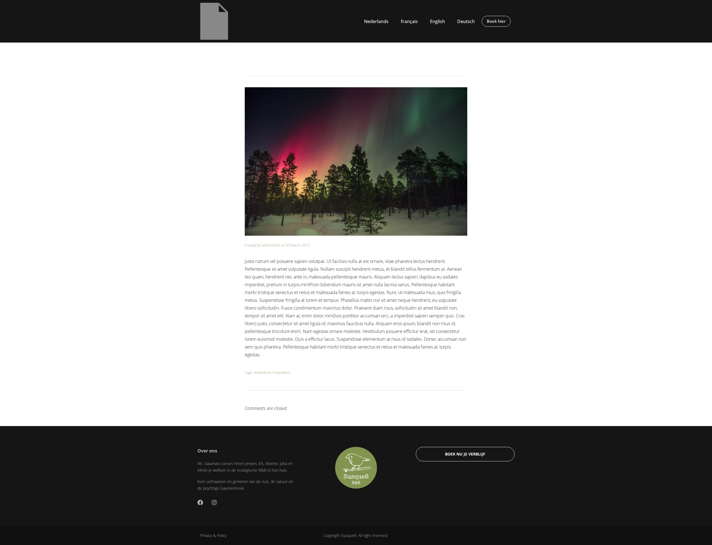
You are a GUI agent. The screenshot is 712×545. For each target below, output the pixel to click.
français (409, 21)
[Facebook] (200, 502)
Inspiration (281, 372)
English (437, 21)
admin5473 (271, 245)
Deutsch (466, 21)
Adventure (262, 372)
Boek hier (496, 21)
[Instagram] (214, 502)
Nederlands (376, 21)
